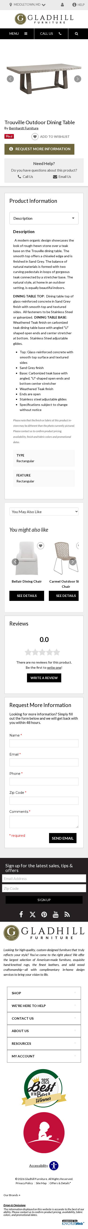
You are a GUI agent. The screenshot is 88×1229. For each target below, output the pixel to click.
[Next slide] (72, 561)
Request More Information (42, 149)
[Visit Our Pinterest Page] (44, 914)
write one (54, 667)
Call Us (27, 176)
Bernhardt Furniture (23, 128)
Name (15, 735)
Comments (19, 812)
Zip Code (17, 793)
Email (15, 754)
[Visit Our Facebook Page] (21, 914)
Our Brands (12, 1195)
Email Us (64, 176)
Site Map (41, 1183)
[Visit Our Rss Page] (67, 914)
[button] (77, 78)
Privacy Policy (24, 1183)
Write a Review (44, 678)
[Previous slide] (15, 561)
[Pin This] (9, 137)
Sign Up (44, 900)
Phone (16, 774)
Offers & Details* (60, 1183)
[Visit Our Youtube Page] (56, 914)
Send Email (63, 838)
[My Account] (62, 4)
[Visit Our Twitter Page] (33, 914)
